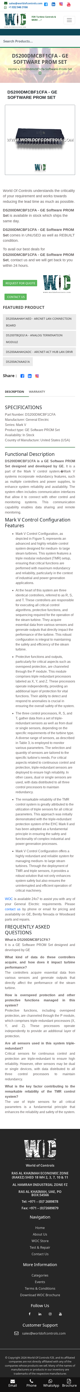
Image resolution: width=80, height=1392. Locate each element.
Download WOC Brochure (40, 1295)
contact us (13, 909)
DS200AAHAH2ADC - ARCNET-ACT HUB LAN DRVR (39, 352)
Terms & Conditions (40, 1288)
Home (12, 69)
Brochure (69, 1385)
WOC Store (40, 1241)
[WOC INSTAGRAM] (50, 1315)
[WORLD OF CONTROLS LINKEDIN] (54, 4)
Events (40, 1282)
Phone (31, 1385)
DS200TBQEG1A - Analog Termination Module (34, 338)
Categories (40, 1275)
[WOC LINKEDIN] (39, 1315)
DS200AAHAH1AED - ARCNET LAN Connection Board (39, 322)
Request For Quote (20, 283)
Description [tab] (14, 392)
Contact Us (16, 297)
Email (12, 1385)
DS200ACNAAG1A (18, 362)
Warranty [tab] (37, 392)
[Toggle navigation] (69, 20)
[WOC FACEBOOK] (29, 1315)
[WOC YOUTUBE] (60, 1315)
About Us (40, 1234)
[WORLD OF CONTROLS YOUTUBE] (68, 4)
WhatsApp (51, 1385)
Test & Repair (40, 1247)
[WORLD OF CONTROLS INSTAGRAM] (61, 4)
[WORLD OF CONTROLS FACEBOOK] (46, 4)
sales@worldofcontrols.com (25, 3)
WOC (9, 899)
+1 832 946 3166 (18, 7)
